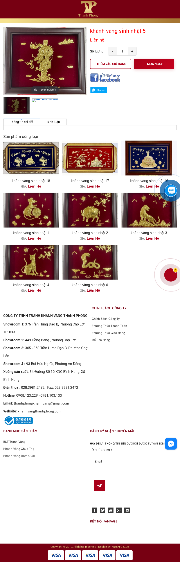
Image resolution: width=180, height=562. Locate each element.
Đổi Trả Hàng (101, 340)
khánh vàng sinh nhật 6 (90, 285)
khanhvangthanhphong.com (39, 411)
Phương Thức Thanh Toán (109, 326)
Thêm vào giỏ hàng (111, 64)
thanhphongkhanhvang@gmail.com (41, 403)
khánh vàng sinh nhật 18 (31, 181)
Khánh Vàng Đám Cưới (19, 456)
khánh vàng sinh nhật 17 (90, 181)
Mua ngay (155, 64)
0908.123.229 (27, 395)
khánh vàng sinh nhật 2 (90, 233)
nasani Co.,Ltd (121, 546)
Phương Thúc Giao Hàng (108, 333)
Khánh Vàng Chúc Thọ (18, 449)
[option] (16, 105)
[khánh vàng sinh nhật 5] (17, 105)
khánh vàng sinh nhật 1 (31, 233)
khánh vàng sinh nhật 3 (149, 233)
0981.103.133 (51, 395)
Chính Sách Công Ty (106, 319)
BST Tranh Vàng (14, 442)
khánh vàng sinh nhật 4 (31, 285)
